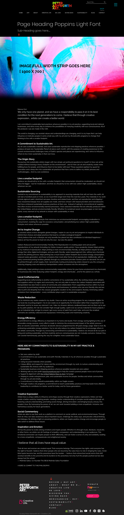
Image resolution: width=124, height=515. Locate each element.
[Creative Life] (81, 511)
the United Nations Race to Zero (53, 374)
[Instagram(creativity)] (77, 511)
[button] (115, 4)
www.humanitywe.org (51, 371)
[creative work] (90, 511)
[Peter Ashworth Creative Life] (103, 511)
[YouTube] (86, 511)
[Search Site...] (104, 1)
